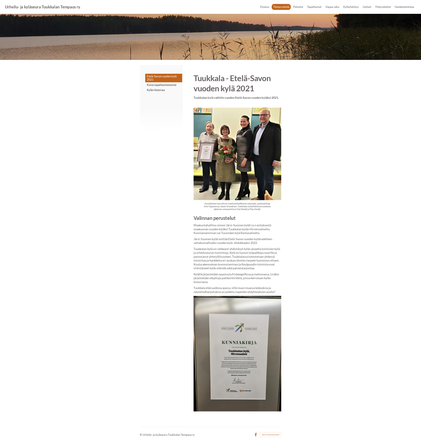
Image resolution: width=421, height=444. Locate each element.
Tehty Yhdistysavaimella (270, 435)
